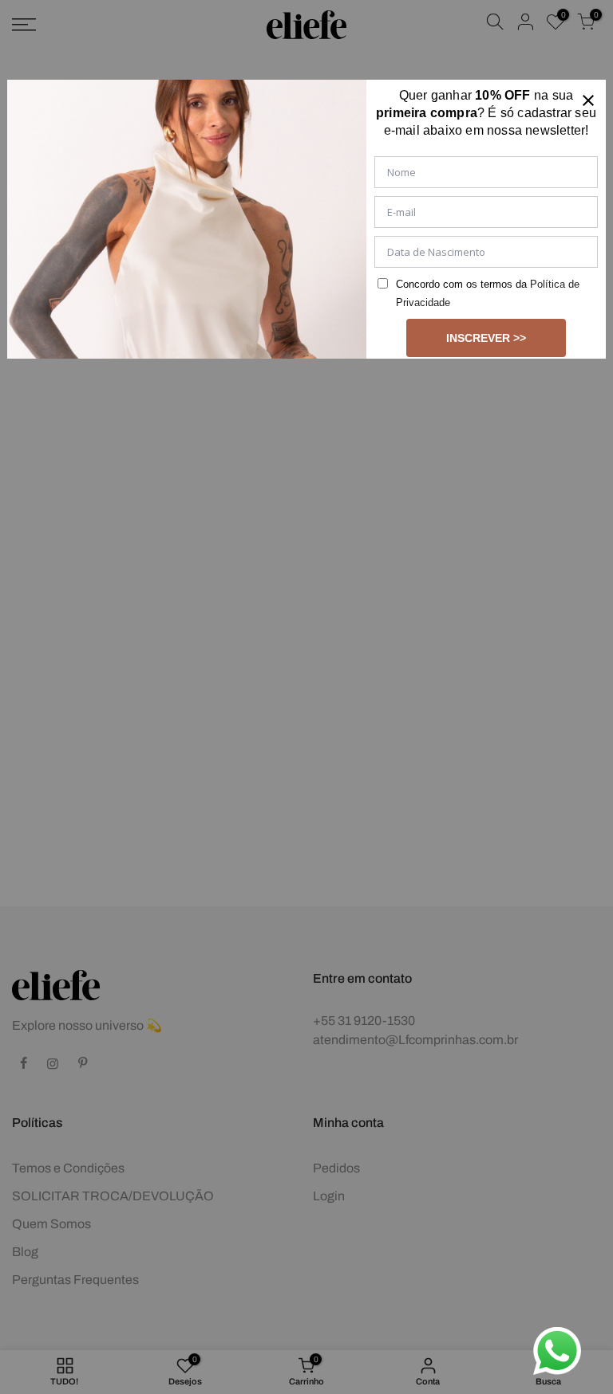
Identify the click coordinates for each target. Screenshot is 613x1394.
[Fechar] (588, 97)
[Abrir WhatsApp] (557, 1351)
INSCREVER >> (486, 338)
